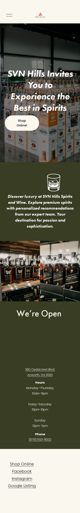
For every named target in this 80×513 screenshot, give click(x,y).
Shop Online (22, 464)
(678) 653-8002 (40, 439)
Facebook (22, 471)
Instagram (22, 478)
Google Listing (22, 485)
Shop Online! (22, 123)
